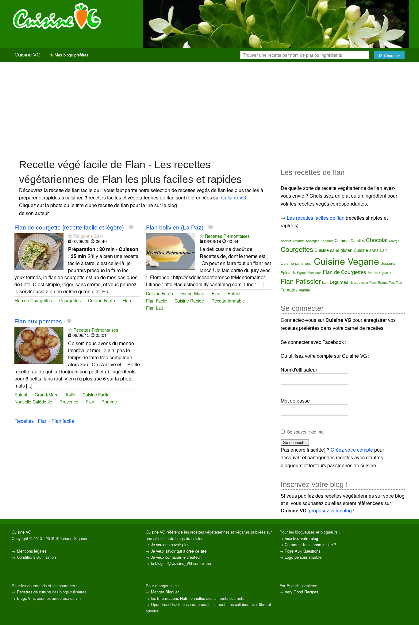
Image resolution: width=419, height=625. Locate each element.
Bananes (327, 241)
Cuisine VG (27, 55)
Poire (373, 282)
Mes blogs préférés (71, 55)
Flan (126, 300)
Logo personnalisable (303, 557)
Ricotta (383, 282)
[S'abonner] (70, 236)
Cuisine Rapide (189, 300)
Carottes (358, 240)
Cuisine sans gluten (333, 250)
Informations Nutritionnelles (181, 598)
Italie (70, 394)
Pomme (109, 401)
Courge (394, 241)
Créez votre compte (352, 449)
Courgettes (70, 300)
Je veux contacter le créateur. (176, 557)
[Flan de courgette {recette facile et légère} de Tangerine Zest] (38, 250)
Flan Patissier (301, 281)
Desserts (387, 263)
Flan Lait (154, 307)
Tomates (289, 290)
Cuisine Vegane (346, 261)
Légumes (339, 282)
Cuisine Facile (101, 300)
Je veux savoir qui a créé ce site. (179, 551)
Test (392, 282)
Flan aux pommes (38, 321)
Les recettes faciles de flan (315, 217)
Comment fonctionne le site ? (310, 544)
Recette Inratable (228, 300)
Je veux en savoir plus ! (171, 544)
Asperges (312, 241)
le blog (157, 563)
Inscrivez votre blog (301, 538)
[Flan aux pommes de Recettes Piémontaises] (38, 344)
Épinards (288, 272)
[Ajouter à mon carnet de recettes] (131, 227)
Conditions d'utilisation (36, 557)
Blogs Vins (26, 598)
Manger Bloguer (165, 592)
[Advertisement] (209, 109)
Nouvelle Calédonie (33, 401)
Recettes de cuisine (34, 592)
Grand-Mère (192, 293)
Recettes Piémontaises (227, 236)
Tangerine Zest (88, 236)
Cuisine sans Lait (370, 250)
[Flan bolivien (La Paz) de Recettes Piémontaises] (170, 250)
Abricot (286, 240)
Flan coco (314, 273)
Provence (69, 401)
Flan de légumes (379, 273)
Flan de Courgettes (33, 300)
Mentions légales (31, 551)
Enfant (234, 293)
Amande (298, 240)
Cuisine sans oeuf (297, 263)
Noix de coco (359, 282)
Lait (325, 282)
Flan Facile (156, 300)
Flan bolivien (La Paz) (174, 227)
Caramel (342, 240)
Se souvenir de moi (306, 432)
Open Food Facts (166, 604)
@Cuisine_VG (179, 563)
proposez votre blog (330, 510)
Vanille (304, 289)
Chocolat (377, 240)
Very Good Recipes (301, 592)
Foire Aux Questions (302, 551)
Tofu (399, 282)
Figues (301, 273)
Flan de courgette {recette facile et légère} (69, 227)
